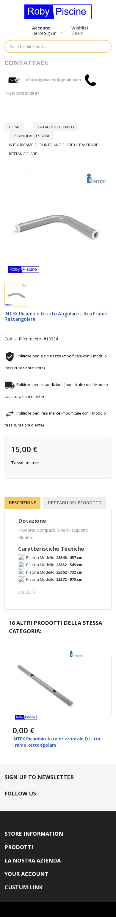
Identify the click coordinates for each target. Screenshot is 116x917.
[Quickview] (95, 657)
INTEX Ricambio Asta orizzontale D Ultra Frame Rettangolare (56, 742)
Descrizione (22, 502)
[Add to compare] (45, 719)
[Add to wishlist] (31, 719)
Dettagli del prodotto (75, 502)
